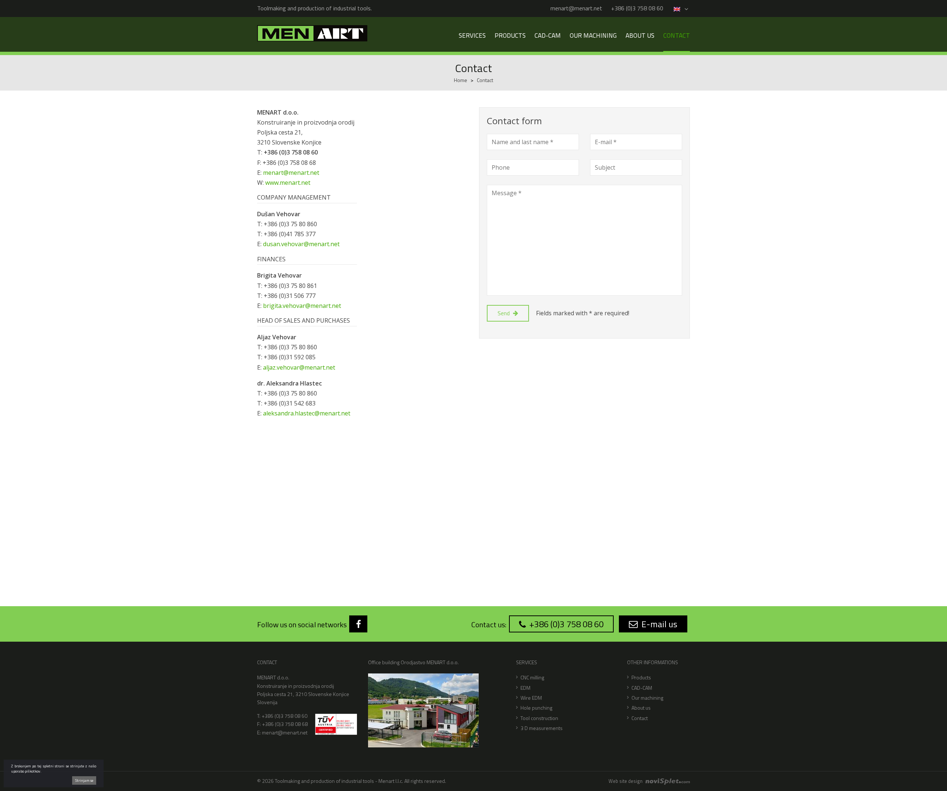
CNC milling (532, 677)
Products (641, 677)
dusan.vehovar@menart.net (301, 244)
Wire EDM (531, 698)
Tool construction (539, 718)
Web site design (626, 781)
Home (460, 80)
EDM (525, 688)
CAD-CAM (641, 688)
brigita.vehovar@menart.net (302, 306)
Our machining (647, 698)
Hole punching (536, 708)
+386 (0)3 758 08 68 (285, 724)
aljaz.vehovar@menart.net (299, 367)
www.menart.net (287, 183)
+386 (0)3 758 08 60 (637, 8)
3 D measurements (541, 728)
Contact (639, 718)
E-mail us (658, 624)
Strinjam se (84, 780)
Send (504, 313)
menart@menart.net (576, 8)
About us (641, 708)
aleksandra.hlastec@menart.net (306, 413)
